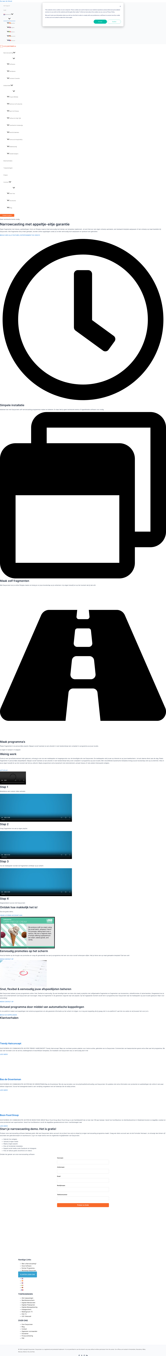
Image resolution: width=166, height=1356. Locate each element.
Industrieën (7, 85)
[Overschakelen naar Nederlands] (22, 1278)
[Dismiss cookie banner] (120, 6)
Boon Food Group (9, 1115)
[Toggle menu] (9, 19)
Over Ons (12, 193)
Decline (114, 21)
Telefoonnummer (62, 1194)
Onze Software (26, 1266)
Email (58, 1176)
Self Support (6, 6)
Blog (10, 208)
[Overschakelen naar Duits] (22, 1287)
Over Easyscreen (27, 1324)
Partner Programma (28, 1268)
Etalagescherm (26, 1309)
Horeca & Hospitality (15, 139)
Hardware (12, 71)
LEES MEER (4, 1054)
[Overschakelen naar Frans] (22, 1290)
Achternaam (60, 1167)
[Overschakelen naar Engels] (22, 1283)
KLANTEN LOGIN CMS (27, 1274)
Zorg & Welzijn (13, 97)
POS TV (24, 1314)
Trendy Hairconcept (10, 1043)
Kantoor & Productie (15, 104)
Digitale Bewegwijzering (29, 1307)
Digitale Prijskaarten (28, 1305)
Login (4, 10)
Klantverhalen (7, 161)
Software (12, 64)
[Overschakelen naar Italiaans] (22, 1285)
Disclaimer (25, 1333)
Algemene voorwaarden (29, 1331)
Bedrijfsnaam (61, 1185)
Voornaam (60, 1158)
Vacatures (12, 201)
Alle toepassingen (27, 1298)
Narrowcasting (8, 53)
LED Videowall (26, 1316)
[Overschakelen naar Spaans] (22, 1281)
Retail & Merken (14, 132)
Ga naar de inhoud (6, 1)
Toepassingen (8, 168)
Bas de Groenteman (10, 1079)
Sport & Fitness (14, 111)
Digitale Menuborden (28, 1302)
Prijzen (5, 175)
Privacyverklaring (27, 1336)
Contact (6, 182)
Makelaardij (13, 147)
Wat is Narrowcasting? (29, 1263)
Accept (100, 21)
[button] (12, 14)
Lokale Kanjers (13, 154)
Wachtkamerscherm (28, 1300)
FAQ (23, 1338)
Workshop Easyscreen (29, 1270)
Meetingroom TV (27, 1312)
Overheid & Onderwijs (16, 125)
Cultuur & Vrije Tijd (15, 118)
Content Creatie (14, 78)
